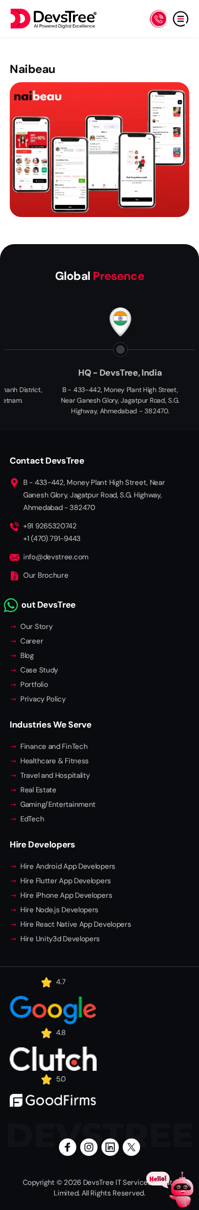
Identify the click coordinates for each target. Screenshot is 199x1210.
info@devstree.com (55, 557)
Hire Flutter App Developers (65, 881)
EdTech (32, 819)
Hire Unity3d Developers (60, 939)
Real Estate (38, 790)
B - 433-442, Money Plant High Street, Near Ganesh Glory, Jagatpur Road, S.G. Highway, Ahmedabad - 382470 (94, 495)
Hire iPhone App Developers (66, 895)
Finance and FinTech (53, 746)
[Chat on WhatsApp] (11, 605)
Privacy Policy (43, 699)
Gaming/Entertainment (58, 804)
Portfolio (34, 684)
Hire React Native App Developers (75, 924)
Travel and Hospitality (54, 775)
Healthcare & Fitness (54, 761)
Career (31, 641)
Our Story (36, 626)
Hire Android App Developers (67, 866)
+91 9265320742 (50, 526)
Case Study (39, 670)
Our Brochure (45, 575)
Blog (27, 655)
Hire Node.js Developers (59, 910)
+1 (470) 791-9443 (52, 538)
